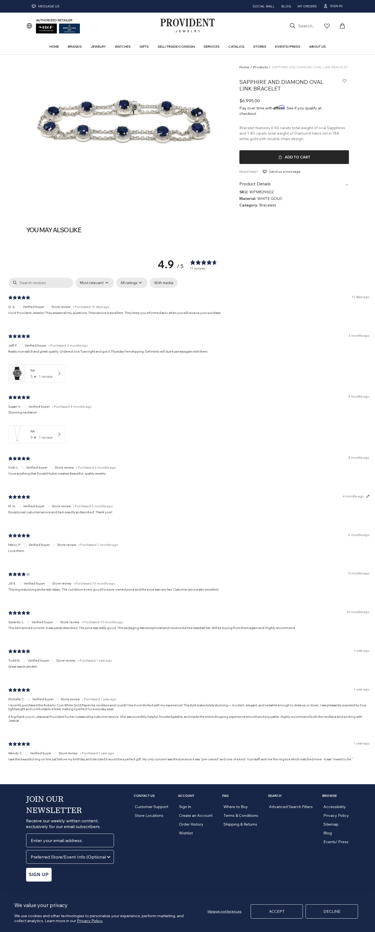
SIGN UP (39, 874)
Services (212, 46)
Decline (331, 911)
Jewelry (98, 46)
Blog (286, 6)
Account (186, 795)
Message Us (49, 6)
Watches (123, 46)
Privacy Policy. (90, 920)
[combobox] (68, 856)
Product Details (255, 183)
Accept (277, 911)
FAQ (225, 795)
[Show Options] (108, 856)
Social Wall (264, 6)
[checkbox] (164, 283)
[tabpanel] (189, 523)
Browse (329, 795)
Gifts (144, 46)
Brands (75, 46)
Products (260, 67)
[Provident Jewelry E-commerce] (187, 26)
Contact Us (144, 795)
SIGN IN (336, 6)
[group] (126, 123)
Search (274, 795)
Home (244, 67)
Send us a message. (285, 171)
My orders (307, 6)
